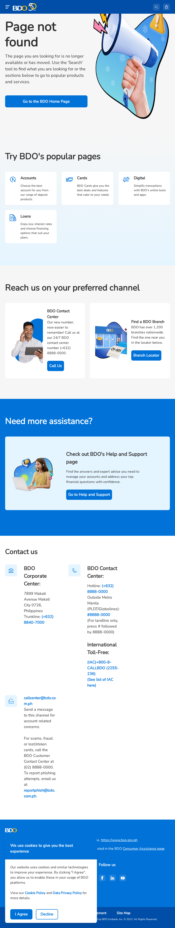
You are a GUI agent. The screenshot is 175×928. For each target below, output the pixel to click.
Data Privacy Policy (67, 893)
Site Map (123, 913)
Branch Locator (146, 355)
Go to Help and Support (89, 494)
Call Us (55, 365)
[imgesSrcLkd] (112, 878)
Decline (47, 914)
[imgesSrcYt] (122, 878)
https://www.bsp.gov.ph (119, 840)
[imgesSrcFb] (102, 878)
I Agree (21, 914)
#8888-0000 (98, 614)
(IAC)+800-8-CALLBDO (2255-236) (103, 668)
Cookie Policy (35, 893)
